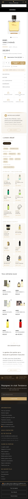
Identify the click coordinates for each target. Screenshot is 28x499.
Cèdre (11, 159)
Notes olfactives (5, 451)
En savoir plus (23, 484)
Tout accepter (14, 488)
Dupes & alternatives (6, 463)
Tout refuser (14, 492)
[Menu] (3, 2)
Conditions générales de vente (8, 417)
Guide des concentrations (7, 460)
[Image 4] (14, 37)
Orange (6, 148)
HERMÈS (4, 40)
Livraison (3, 478)
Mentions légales (5, 413)
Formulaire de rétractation (7, 422)
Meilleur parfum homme (6, 458)
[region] (14, 377)
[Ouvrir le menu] (26, 10)
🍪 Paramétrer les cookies (8, 426)
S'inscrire (14, 398)
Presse (2, 476)
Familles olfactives (5, 453)
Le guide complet (5, 447)
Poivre (5, 153)
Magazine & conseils (6, 449)
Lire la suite (13, 130)
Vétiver (5, 159)
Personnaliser (14, 496)
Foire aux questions (5, 410)
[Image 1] (10, 37)
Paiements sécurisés (6, 419)
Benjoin (5, 161)
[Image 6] (17, 37)
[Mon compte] (23, 2)
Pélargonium (12, 153)
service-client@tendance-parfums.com (9, 436)
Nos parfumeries (5, 474)
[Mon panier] (25, 2)
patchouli (17, 159)
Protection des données (6, 415)
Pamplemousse (14, 148)
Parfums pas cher (5, 465)
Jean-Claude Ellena (9, 167)
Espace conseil (4, 472)
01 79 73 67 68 (6, 433)
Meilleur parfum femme (6, 456)
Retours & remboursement (7, 424)
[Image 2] (12, 37)
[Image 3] (13, 37)
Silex (19, 153)
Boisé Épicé (7, 143)
